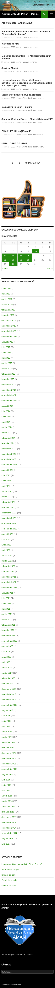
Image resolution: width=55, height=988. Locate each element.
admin (18, 38)
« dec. (5, 268)
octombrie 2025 (8, 331)
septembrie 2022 (9, 529)
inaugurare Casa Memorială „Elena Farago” (21, 864)
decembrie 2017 (9, 817)
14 (13, 255)
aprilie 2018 (6, 796)
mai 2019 (5, 726)
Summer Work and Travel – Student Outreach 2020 (27, 119)
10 (35, 251)
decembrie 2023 (9, 448)
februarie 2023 (8, 502)
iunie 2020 (6, 657)
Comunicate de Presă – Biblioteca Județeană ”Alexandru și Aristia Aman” (21, 14)
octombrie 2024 (8, 395)
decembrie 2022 (9, 513)
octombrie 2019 (8, 699)
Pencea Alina (21, 98)
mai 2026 (5, 294)
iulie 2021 (5, 598)
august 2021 (7, 593)
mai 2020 (5, 662)
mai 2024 (5, 422)
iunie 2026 (6, 288)
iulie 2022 (5, 539)
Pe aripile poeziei (9, 880)
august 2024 (7, 406)
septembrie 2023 (9, 464)
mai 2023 (5, 486)
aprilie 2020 (6, 667)
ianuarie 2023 (7, 507)
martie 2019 (7, 737)
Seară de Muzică (9, 68)
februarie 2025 (8, 374)
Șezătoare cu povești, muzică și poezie (21, 94)
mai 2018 (5, 790)
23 (28, 260)
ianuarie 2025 (7, 379)
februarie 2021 (8, 625)
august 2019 (7, 710)
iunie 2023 (6, 480)
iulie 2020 (5, 651)
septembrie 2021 (9, 587)
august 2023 (7, 470)
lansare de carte (9, 875)
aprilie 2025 (6, 363)
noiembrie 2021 (8, 577)
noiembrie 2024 (8, 390)
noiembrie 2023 (8, 454)
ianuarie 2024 (7, 443)
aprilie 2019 (6, 731)
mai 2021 (5, 609)
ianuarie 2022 (7, 571)
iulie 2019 (5, 715)
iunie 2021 (6, 603)
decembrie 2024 (9, 384)
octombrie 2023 (8, 459)
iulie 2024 (5, 411)
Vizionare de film (10, 43)
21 (13, 260)
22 (21, 260)
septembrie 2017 (9, 833)
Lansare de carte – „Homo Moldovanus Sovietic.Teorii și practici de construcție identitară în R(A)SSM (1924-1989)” (26, 83)
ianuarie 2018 (7, 812)
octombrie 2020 (8, 635)
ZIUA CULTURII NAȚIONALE (16, 131)
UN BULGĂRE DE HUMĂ (14, 143)
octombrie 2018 (8, 764)
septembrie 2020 (9, 641)
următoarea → (34, 163)
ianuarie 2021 (7, 630)
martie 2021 (7, 619)
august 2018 (7, 774)
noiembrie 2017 (8, 822)
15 (21, 255)
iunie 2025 (6, 352)
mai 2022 (5, 550)
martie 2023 (7, 496)
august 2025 (7, 342)
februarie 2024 (8, 438)
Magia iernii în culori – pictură (16, 107)
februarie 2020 (8, 678)
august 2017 (7, 838)
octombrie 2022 (8, 523)
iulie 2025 (5, 347)
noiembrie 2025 (8, 326)
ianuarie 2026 (7, 315)
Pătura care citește (10, 869)
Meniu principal (51, 14)
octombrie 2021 (8, 582)
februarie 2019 (8, 742)
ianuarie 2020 (7, 683)
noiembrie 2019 (8, 694)
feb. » (50, 268)
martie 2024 (7, 432)
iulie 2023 (5, 475)
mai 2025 (5, 358)
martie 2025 (7, 368)
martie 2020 (7, 673)
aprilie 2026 (6, 299)
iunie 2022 (6, 545)
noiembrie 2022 (8, 518)
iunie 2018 (6, 785)
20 (5, 260)
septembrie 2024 (9, 400)
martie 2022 (7, 561)
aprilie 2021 (6, 614)
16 (28, 255)
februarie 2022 (8, 566)
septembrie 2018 (9, 769)
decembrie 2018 (9, 753)
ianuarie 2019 (7, 747)
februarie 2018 (8, 806)
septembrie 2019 (9, 705)
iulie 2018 (5, 780)
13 (5, 255)
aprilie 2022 (6, 555)
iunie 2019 (6, 721)
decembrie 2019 (9, 689)
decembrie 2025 (9, 320)
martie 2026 (7, 304)
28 (13, 264)
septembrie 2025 (9, 336)
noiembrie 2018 (8, 758)
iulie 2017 (5, 844)
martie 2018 (7, 801)
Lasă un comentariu (31, 38)
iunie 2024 (6, 416)
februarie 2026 (8, 310)
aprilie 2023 (6, 491)
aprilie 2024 (6, 427)
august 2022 (7, 534)
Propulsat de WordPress (11, 984)
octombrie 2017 (8, 828)
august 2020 (7, 646)
